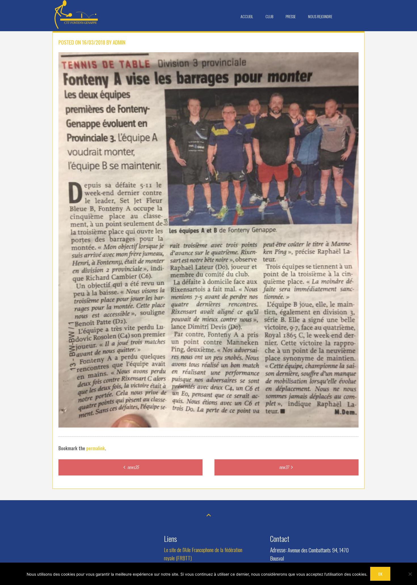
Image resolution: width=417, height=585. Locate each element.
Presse (291, 16)
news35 (133, 467)
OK (380, 574)
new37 (284, 467)
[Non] (410, 574)
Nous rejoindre (320, 16)
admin (119, 42)
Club (269, 16)
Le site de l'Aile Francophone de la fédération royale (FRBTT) (203, 554)
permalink (95, 448)
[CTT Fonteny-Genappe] (76, 27)
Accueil (247, 16)
